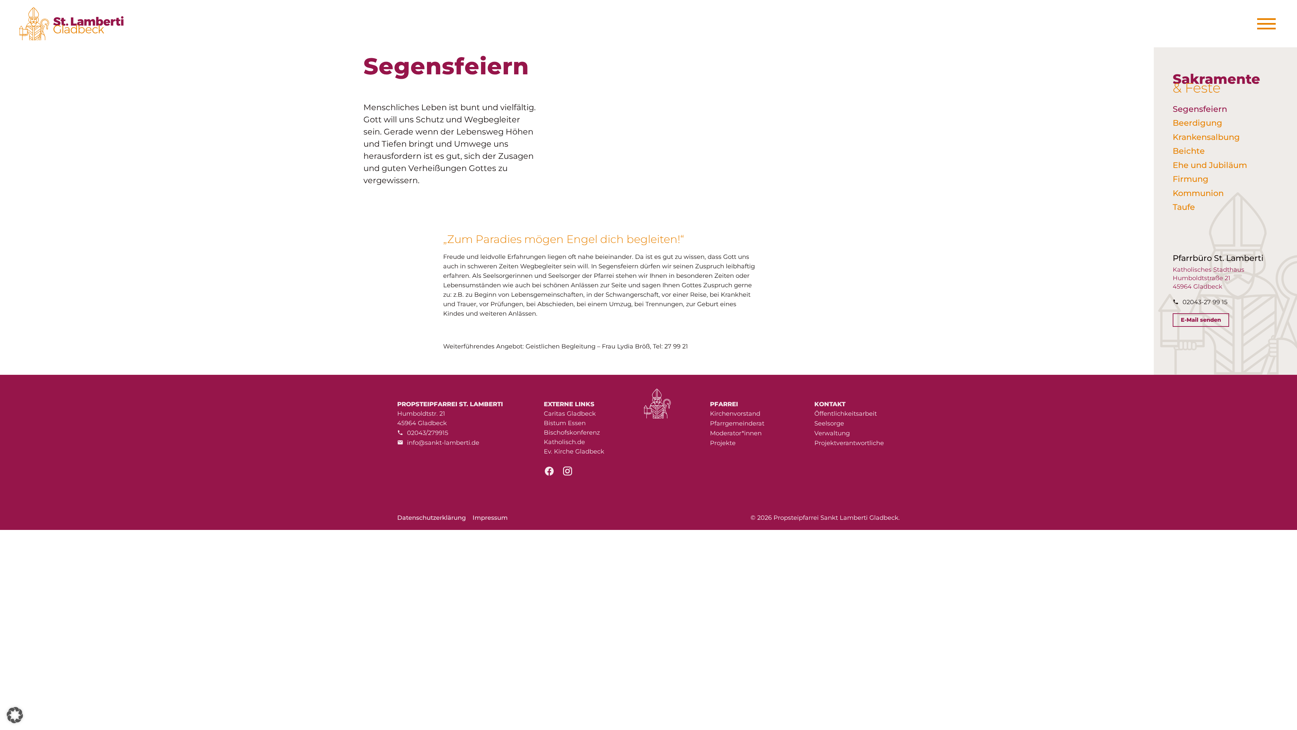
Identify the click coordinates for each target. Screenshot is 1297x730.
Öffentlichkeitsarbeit (845, 413)
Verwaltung (832, 433)
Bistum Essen (565, 423)
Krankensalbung (1206, 137)
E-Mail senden (1201, 320)
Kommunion (1198, 193)
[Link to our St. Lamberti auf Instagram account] (567, 473)
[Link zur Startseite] (75, 23)
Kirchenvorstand (735, 413)
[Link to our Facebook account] (549, 473)
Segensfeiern (1200, 109)
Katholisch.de (564, 442)
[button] (15, 715)
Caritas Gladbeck (570, 413)
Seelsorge (829, 423)
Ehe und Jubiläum (1210, 165)
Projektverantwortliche (849, 443)
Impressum (490, 517)
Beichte (1189, 151)
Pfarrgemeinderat (737, 423)
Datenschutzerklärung (431, 517)
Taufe (1184, 207)
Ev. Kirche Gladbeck (574, 451)
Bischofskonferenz (572, 432)
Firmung (1191, 179)
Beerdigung (1197, 123)
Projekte (723, 443)
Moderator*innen (736, 433)
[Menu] (1269, 23)
